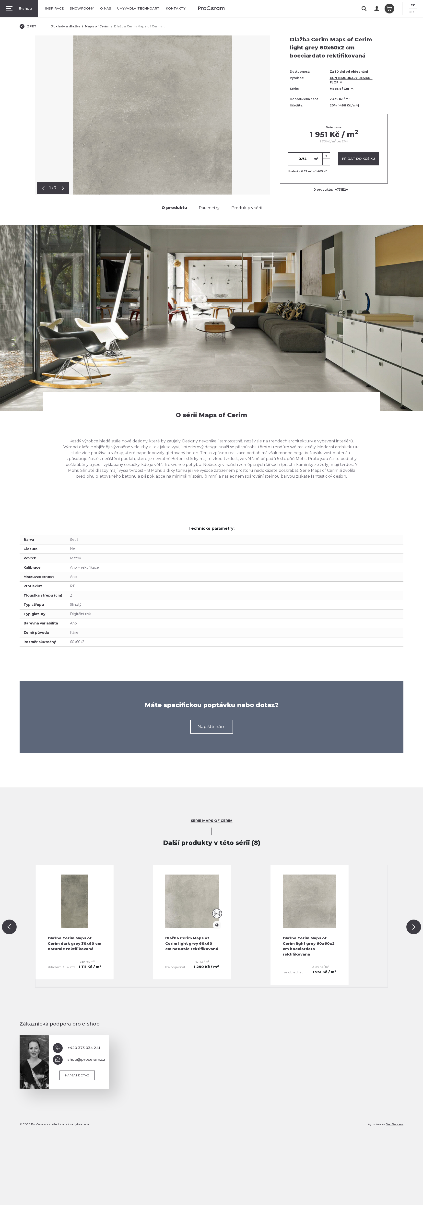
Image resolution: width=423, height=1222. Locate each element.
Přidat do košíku (358, 159)
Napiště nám (212, 726)
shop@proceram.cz (86, 1059)
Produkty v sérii (246, 208)
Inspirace (54, 8)
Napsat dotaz (77, 1075)
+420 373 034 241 (84, 1047)
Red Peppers (394, 1124)
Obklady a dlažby (65, 26)
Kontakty (176, 8)
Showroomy (82, 8)
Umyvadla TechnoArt (138, 8)
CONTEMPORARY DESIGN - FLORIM (351, 80)
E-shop (25, 8)
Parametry (209, 208)
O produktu (174, 207)
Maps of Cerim (97, 26)
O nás (105, 8)
